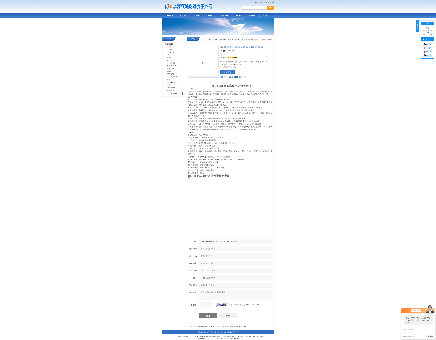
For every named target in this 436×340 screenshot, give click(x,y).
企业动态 (238, 15)
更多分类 (174, 93)
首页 (210, 39)
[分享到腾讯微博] (234, 76)
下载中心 (211, 15)
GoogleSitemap (201, 338)
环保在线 (223, 338)
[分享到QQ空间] (229, 76)
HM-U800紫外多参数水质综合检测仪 (204, 326)
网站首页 (170, 15)
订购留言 (227, 72)
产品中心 (197, 15)
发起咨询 (430, 336)
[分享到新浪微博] (232, 76)
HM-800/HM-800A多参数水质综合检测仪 (234, 326)
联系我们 (271, 2)
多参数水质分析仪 (233, 39)
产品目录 (168, 39)
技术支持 (225, 15)
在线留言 (264, 2)
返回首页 (257, 2)
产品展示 (215, 39)
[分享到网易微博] (239, 76)
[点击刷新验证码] (221, 305)
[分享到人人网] (237, 76)
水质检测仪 (223, 39)
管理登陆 (235, 332)
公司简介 (183, 15)
